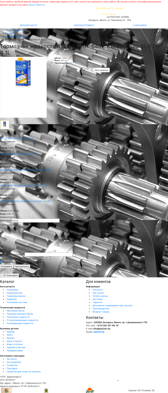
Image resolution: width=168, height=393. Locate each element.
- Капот (9, 334)
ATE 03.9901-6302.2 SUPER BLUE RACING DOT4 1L (26, 170)
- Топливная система (16, 302)
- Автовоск (11, 359)
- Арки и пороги (13, 341)
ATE (70, 63)
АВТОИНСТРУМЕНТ (84, 25)
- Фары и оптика (13, 344)
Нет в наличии (101, 70)
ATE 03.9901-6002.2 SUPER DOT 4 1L (19, 154)
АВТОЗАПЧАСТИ (28, 25)
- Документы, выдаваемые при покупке (111, 305)
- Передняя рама (14, 350)
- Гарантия (96, 302)
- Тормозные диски (15, 296)
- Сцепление (11, 289)
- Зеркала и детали (15, 347)
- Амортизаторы (13, 293)
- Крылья (10, 338)
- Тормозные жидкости (17, 317)
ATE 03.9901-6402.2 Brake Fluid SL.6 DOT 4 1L (23, 185)
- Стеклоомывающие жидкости (21, 320)
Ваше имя (5, 220)
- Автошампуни (13, 362)
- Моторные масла (15, 310)
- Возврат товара (100, 311)
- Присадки (11, 368)
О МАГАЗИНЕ (140, 25)
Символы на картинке (12, 254)
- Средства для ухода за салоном (23, 371)
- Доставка (97, 299)
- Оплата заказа (99, 296)
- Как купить (97, 293)
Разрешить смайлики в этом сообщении (23, 262)
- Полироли (11, 365)
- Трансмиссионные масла (19, 313)
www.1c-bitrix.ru (37, 4)
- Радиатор (11, 299)
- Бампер (10, 331)
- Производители (100, 308)
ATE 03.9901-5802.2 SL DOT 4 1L (17, 138)
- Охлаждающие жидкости (19, 323)
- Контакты (97, 289)
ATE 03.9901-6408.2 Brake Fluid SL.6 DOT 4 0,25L (25, 201)
